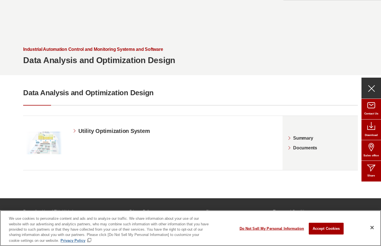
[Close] (372, 227)
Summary (303, 138)
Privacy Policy (73, 240)
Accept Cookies (326, 228)
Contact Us (371, 113)
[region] (190, 228)
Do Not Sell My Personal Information (272, 228)
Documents (305, 147)
